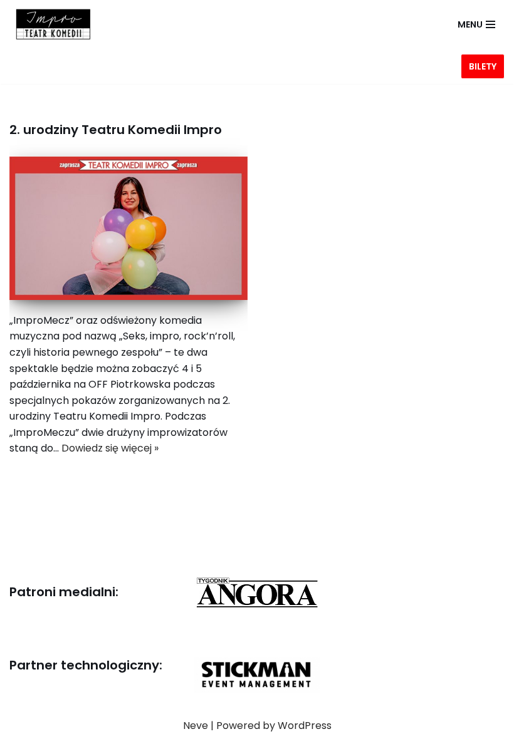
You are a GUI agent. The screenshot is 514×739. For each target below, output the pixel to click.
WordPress (305, 725)
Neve (195, 725)
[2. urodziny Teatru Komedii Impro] (128, 228)
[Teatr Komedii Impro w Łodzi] (50, 24)
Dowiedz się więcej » (110, 448)
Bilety (482, 66)
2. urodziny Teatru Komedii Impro (115, 129)
